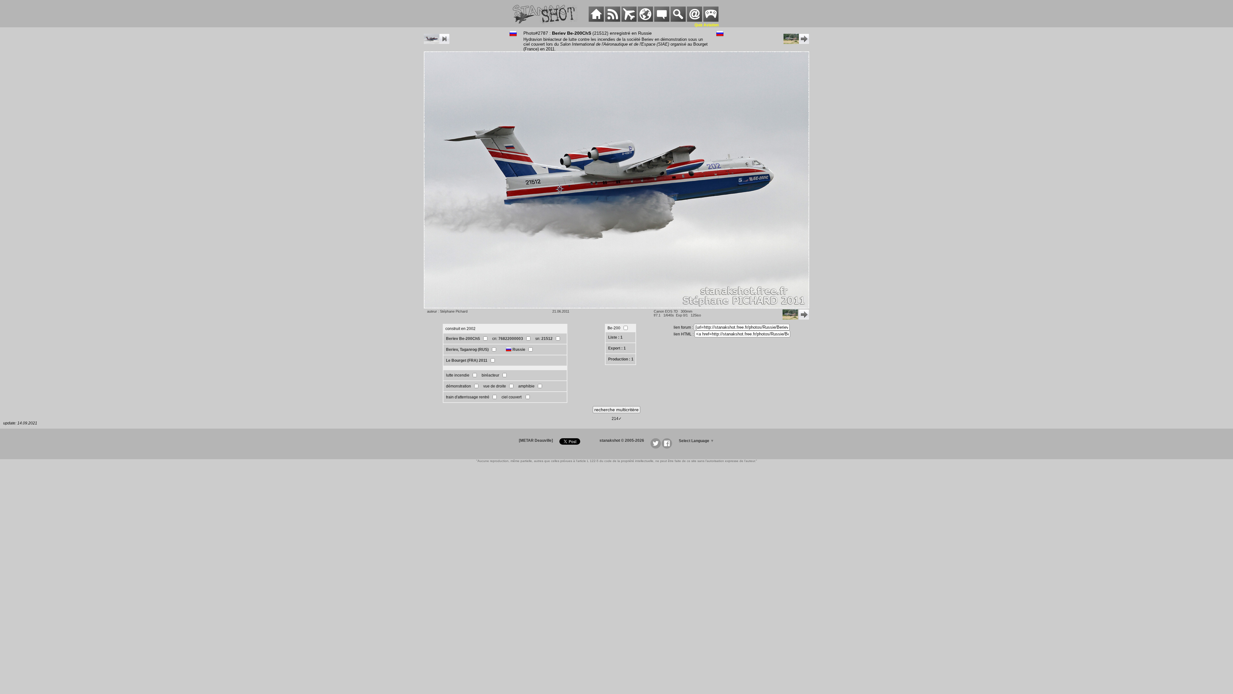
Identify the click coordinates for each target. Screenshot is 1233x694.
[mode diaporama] (437, 42)
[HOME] (596, 20)
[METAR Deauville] (536, 440)
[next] (796, 42)
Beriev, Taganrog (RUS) (467, 349)
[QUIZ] (711, 20)
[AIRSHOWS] (645, 20)
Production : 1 (621, 359)
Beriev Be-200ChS (463, 338)
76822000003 (510, 338)
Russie (518, 349)
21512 (547, 338)
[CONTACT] (694, 20)
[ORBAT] (629, 20)
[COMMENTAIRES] (661, 20)
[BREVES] (612, 20)
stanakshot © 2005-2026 (621, 440)
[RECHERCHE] (678, 20)
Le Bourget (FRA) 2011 (466, 360)
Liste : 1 (615, 337)
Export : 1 (617, 348)
